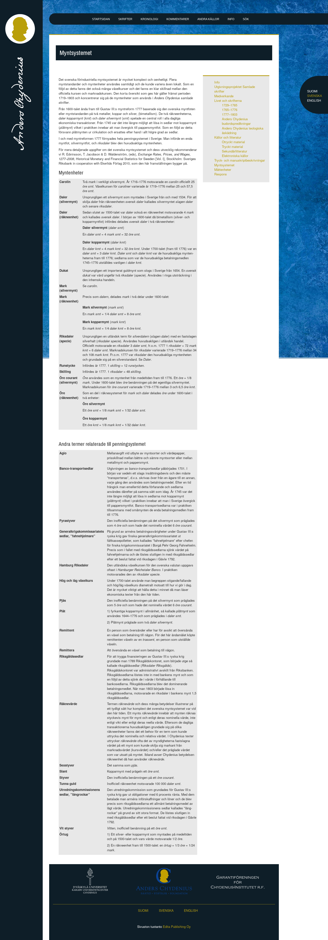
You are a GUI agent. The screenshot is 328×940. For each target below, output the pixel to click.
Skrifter (125, 19)
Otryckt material (233, 141)
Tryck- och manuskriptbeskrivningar (239, 160)
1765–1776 (229, 109)
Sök (246, 19)
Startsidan (101, 19)
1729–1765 (229, 105)
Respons (220, 174)
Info (231, 19)
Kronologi (149, 19)
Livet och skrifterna (228, 100)
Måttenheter (222, 169)
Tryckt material (232, 146)
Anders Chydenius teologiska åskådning (242, 130)
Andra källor (208, 19)
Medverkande (223, 95)
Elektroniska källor (235, 155)
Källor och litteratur (227, 137)
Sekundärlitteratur (234, 151)
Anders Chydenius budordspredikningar (236, 121)
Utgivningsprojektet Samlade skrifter (234, 88)
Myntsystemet (224, 165)
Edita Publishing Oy (177, 926)
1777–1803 (229, 114)
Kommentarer (177, 19)
